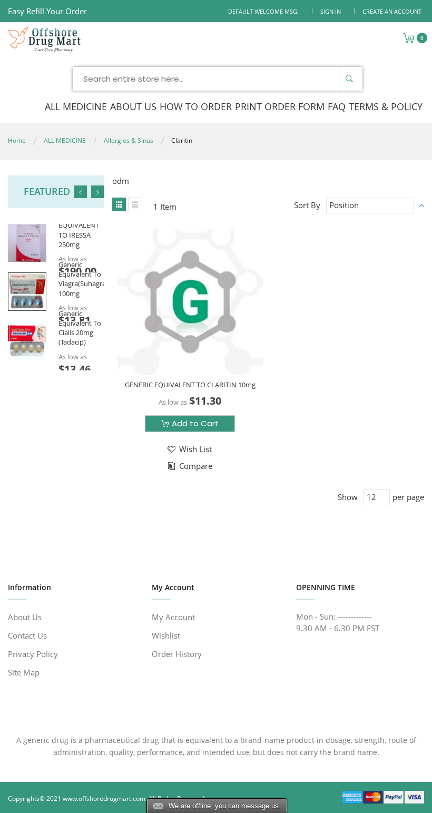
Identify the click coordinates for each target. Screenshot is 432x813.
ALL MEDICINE (65, 140)
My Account (173, 617)
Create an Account (391, 11)
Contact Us (27, 635)
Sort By (307, 205)
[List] (135, 204)
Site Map (24, 672)
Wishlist (166, 635)
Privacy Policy (33, 654)
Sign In (330, 11)
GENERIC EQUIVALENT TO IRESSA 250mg (78, 230)
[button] (189, 449)
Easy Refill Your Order (47, 11)
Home (17, 140)
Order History (177, 654)
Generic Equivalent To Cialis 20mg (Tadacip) (79, 328)
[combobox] (217, 79)
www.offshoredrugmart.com (104, 798)
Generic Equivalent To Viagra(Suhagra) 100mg (83, 279)
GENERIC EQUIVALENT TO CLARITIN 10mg (190, 384)
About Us (25, 617)
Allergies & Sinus (128, 140)
